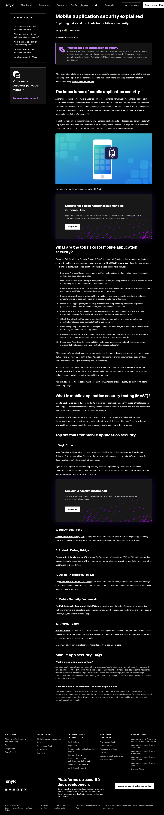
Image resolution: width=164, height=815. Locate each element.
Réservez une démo (108, 749)
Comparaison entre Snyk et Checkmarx (143, 752)
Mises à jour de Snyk (77, 764)
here (119, 645)
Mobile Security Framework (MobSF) (77, 606)
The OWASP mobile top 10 (118, 263)
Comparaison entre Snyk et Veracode (143, 746)
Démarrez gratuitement (24, 98)
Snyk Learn (73, 745)
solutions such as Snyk (83, 81)
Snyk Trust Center (76, 768)
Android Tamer (62, 630)
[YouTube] (10, 789)
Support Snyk (74, 755)
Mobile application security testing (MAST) (76, 403)
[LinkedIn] (13, 789)
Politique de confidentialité (59, 807)
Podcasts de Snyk (44, 746)
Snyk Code (60, 452)
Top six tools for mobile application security (24, 51)
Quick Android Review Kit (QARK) (75, 581)
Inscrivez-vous (131, 5)
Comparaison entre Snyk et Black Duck (143, 758)
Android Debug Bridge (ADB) (73, 557)
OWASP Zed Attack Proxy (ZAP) (70, 536)
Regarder (72, 226)
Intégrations (10, 748)
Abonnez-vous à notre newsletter (134, 786)
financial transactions (131, 110)
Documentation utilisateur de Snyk (81, 750)
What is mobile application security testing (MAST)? (25, 43)
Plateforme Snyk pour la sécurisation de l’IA (15, 740)
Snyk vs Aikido (137, 769)
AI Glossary (41, 749)
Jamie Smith (74, 30)
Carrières (104, 752)
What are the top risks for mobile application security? (26, 35)
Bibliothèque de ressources (48, 739)
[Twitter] (6, 789)
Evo (6, 745)
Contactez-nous (107, 745)
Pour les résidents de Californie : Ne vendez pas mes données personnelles (128, 807)
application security (133, 78)
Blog (38, 742)
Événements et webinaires (111, 756)
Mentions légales (44, 807)
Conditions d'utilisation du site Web (88, 807)
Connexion (110, 5)
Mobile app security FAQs (25, 57)
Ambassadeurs (106, 759)
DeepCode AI (11, 752)
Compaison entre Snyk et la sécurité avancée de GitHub (143, 740)
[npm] (21, 789)
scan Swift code (131, 452)
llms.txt (39, 753)
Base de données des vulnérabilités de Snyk (78, 759)
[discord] (25, 789)
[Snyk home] (9, 5)
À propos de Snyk (107, 742)
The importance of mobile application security (25, 28)
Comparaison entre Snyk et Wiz (143, 764)
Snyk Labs (72, 742)
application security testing (121, 403)
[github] (17, 789)
